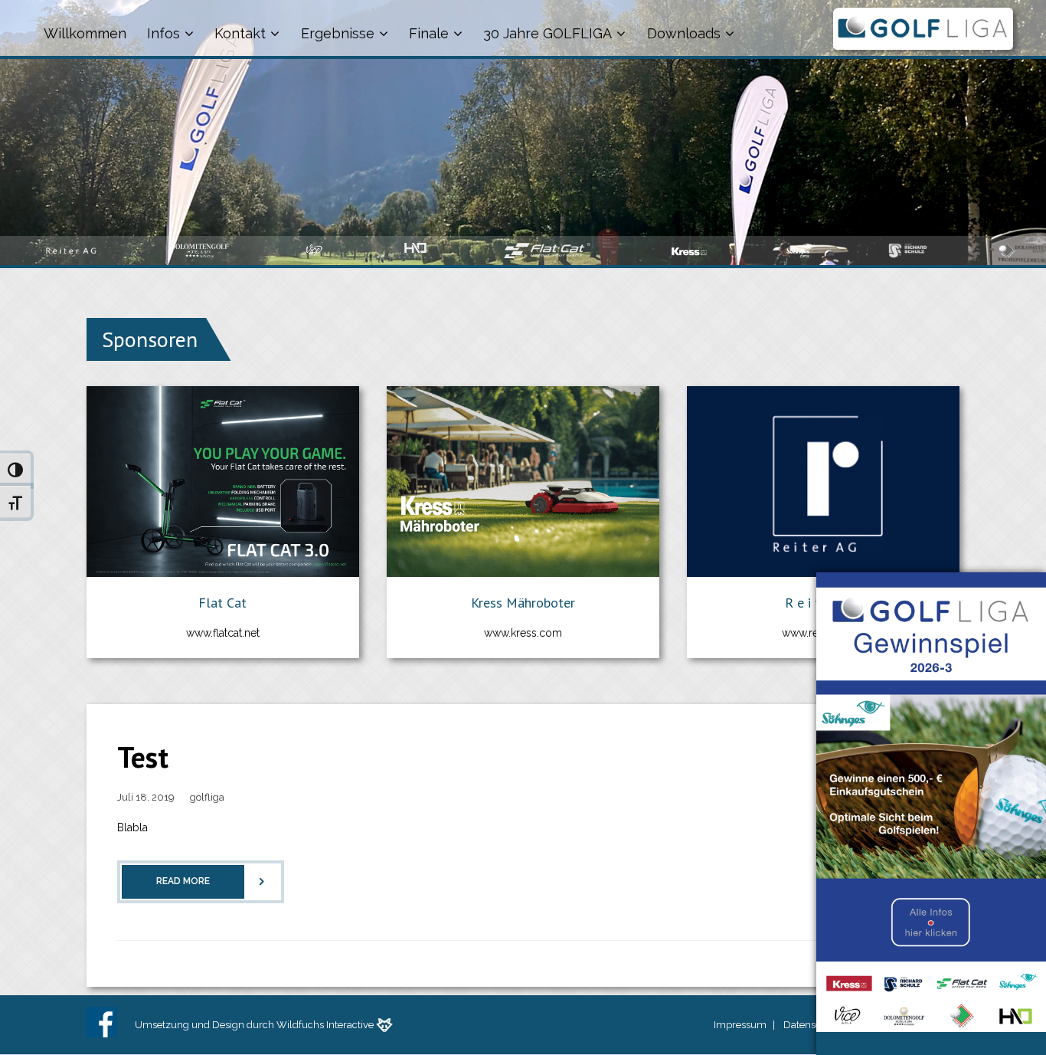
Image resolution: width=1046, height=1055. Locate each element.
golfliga (207, 797)
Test (142, 756)
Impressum (740, 1024)
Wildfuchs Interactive (325, 1024)
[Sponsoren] (163, 376)
